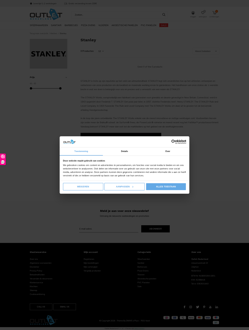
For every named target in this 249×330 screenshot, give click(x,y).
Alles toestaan (166, 186)
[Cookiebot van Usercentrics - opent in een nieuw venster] (173, 142)
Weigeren (83, 186)
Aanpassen (123, 186)
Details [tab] (124, 151)
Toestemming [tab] (81, 151)
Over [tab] (167, 151)
